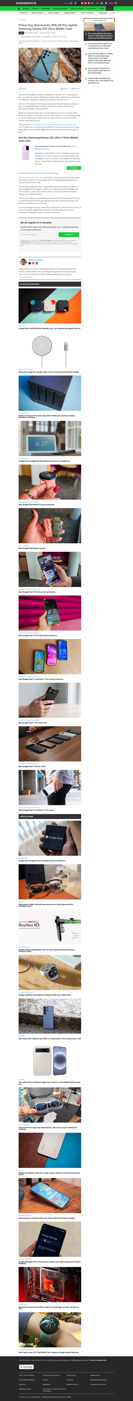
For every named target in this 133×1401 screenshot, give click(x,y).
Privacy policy (71, 1375)
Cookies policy (95, 1375)
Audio (102, 8)
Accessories (91, 8)
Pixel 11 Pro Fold (87, 13)
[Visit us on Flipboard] (89, 3)
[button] (113, 3)
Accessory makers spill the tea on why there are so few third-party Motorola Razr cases (100, 46)
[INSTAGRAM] (34, 263)
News (21, 33)
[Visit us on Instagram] (85, 3)
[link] (26, 153)
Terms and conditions (26, 1375)
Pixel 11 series (53, 13)
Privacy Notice (25, 242)
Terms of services (45, 240)
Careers (45, 1380)
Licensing (69, 1380)
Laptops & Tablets (60, 8)
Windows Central (25, 1389)
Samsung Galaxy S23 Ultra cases (31, 177)
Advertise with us (72, 1384)
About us (22, 1384)
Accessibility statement (27, 1380)
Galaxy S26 (103, 13)
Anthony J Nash (32, 33)
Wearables (46, 8)
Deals (110, 8)
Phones (35, 8)
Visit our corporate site (98, 1360)
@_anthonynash (25, 277)
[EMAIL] (37, 263)
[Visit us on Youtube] (82, 3)
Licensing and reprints (98, 1384)
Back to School (37, 13)
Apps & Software (77, 8)
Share (23, 89)
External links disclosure (98, 1380)
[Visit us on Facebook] (75, 3)
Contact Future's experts (51, 1375)
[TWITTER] (30, 263)
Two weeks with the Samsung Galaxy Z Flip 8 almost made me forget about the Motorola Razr (100, 36)
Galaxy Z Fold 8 (70, 13)
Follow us (66, 89)
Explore (26, 8)
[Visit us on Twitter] (79, 3)
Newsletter (77, 89)
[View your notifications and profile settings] (106, 3)
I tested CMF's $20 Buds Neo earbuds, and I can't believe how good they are (100, 80)
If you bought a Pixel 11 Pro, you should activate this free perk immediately (99, 70)
